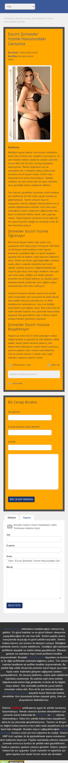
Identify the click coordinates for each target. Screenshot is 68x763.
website (12, 441)
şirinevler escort (23, 18)
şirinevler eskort (36, 657)
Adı (8, 535)
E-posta (11, 545)
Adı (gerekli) (14, 412)
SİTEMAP (41, 715)
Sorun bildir (17, 383)
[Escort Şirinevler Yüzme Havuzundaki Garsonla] (29, 103)
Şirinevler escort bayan (16, 693)
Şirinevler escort (12, 629)
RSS (53, 715)
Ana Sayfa (8, 18)
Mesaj (10, 567)
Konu (9, 556)
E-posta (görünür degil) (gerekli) (24, 427)
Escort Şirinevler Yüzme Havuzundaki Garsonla (27, 38)
